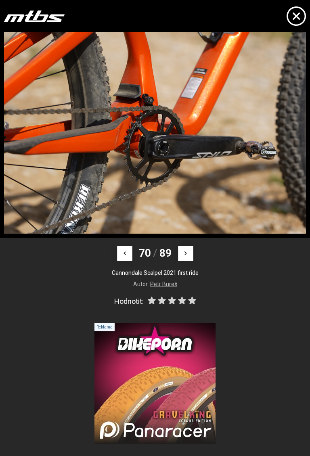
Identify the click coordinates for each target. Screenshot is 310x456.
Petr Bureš (163, 284)
